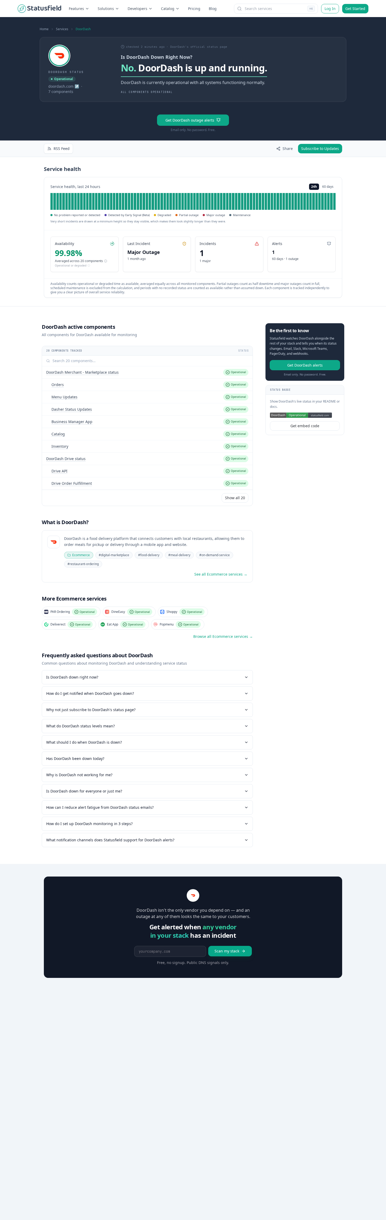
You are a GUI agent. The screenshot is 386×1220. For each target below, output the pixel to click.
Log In (330, 8)
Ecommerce (81, 555)
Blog (213, 8)
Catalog (167, 8)
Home (44, 29)
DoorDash (83, 29)
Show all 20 (235, 497)
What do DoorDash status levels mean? (80, 725)
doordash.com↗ (63, 86)
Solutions (106, 8)
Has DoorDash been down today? (75, 758)
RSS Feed (62, 148)
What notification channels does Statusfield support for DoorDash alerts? (110, 839)
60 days (327, 186)
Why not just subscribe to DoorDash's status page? (90, 709)
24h (314, 186)
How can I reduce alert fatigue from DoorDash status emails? (100, 807)
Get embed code (304, 426)
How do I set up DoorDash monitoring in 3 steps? (89, 823)
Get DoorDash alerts (305, 365)
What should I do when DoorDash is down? (84, 742)
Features (76, 8)
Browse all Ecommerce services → (223, 636)
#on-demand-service (214, 555)
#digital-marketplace (114, 555)
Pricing (194, 8)
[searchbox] (276, 9)
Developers (137, 8)
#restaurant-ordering (83, 564)
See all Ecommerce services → (220, 574)
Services (62, 29)
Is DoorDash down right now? (72, 677)
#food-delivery (148, 555)
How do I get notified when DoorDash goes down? (90, 693)
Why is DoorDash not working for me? (79, 774)
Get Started (355, 8)
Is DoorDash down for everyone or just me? (84, 791)
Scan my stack (227, 950)
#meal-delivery (179, 555)
